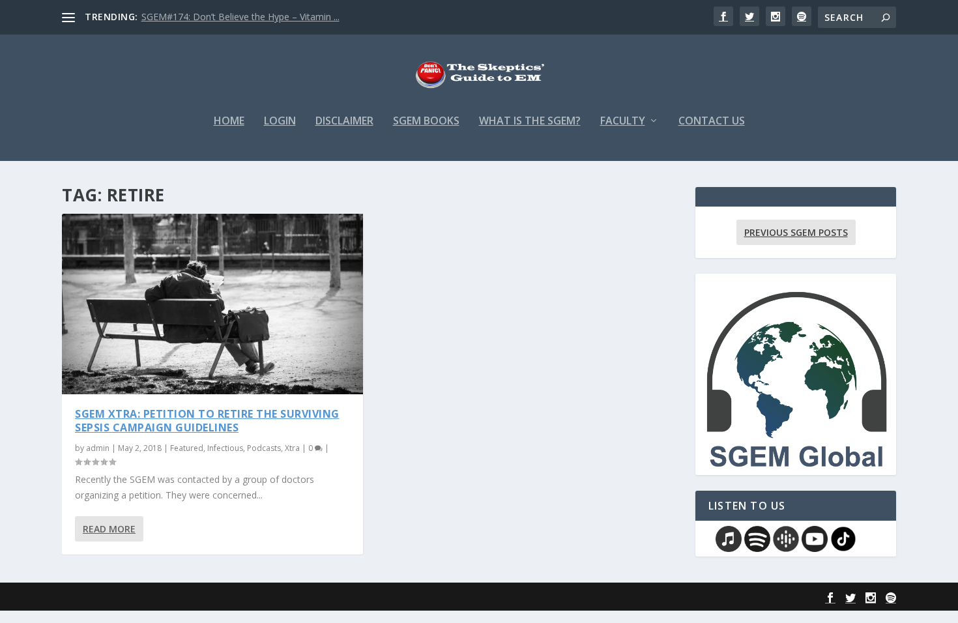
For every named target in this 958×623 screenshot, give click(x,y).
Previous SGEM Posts (796, 232)
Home (229, 121)
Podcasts (264, 448)
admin (97, 448)
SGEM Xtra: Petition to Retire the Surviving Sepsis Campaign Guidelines (207, 421)
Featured (186, 448)
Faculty (622, 121)
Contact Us (711, 121)
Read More (109, 529)
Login (280, 121)
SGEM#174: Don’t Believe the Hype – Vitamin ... (240, 16)
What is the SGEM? (530, 121)
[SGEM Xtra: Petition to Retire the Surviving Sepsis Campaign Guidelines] (212, 304)
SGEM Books (426, 121)
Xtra (292, 448)
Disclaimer (344, 121)
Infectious (225, 448)
